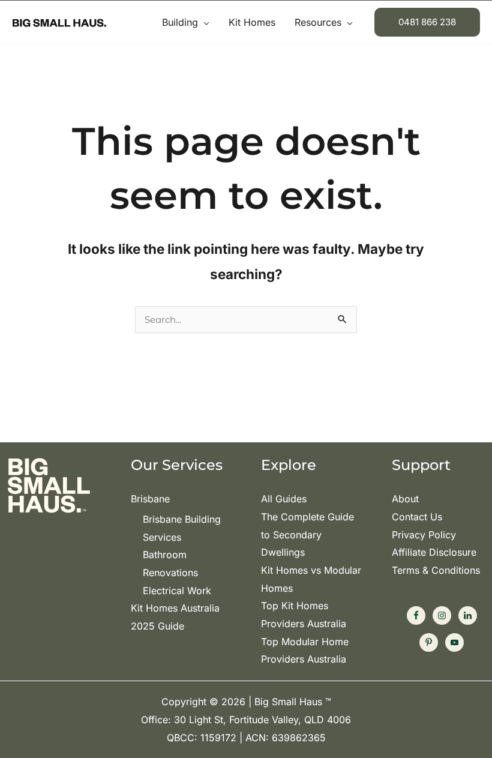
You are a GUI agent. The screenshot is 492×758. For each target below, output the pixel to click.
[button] (203, 22)
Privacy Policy (424, 535)
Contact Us (417, 517)
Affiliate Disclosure (434, 552)
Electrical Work (177, 591)
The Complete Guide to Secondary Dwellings (307, 534)
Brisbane (150, 499)
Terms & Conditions (436, 570)
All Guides (284, 499)
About (405, 499)
